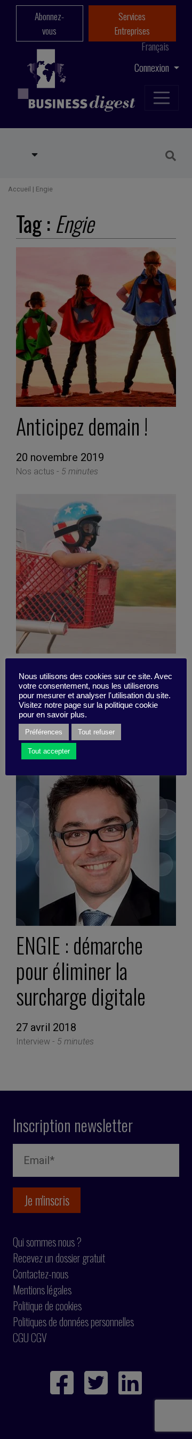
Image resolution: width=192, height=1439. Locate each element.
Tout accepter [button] (49, 751)
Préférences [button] (43, 732)
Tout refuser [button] (96, 732)
